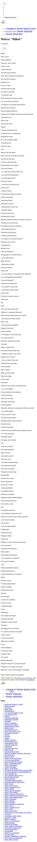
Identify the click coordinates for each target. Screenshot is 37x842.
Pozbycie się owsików (11, 824)
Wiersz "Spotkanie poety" (12, 807)
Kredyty (7, 735)
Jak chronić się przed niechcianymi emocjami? (18, 770)
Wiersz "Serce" (9, 806)
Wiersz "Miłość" (9, 789)
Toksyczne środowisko (11, 718)
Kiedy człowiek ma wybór (12, 731)
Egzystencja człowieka (11, 733)
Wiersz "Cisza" (9, 784)
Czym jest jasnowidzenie (12, 760)
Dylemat (7, 716)
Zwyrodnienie (9, 831)
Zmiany (7, 738)
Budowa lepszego (10, 779)
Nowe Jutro (8, 708)
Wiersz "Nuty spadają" (11, 792)
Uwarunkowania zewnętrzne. (13, 780)
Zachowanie (8, 746)
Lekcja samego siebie (11, 829)
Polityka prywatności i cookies (14, 704)
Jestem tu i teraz (9, 757)
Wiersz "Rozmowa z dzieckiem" (14, 804)
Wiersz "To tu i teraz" (11, 811)
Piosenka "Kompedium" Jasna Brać (15, 836)
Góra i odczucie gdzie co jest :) (14, 775)
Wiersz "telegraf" (10, 801)
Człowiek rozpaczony (11, 745)
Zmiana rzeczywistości (11, 724)
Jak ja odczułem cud (11, 773)
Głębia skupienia (10, 822)
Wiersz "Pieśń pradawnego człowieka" (16, 795)
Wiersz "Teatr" (9, 809)
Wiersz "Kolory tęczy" (11, 785)
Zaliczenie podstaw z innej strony (15, 782)
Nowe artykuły (24, 31)
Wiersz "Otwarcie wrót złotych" (14, 794)
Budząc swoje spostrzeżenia (13, 758)
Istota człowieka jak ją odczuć (13, 762)
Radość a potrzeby (10, 740)
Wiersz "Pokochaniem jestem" (14, 797)
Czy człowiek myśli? (11, 714)
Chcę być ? (8, 814)
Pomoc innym (9, 709)
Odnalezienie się (9, 711)
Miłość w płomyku (10, 819)
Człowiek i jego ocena (11, 748)
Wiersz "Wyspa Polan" (11, 768)
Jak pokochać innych (11, 729)
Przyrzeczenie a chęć (11, 741)
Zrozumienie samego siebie (13, 828)
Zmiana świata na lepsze (12, 726)
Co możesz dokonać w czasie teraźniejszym (18, 772)
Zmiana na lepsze (10, 706)
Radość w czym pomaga (12, 833)
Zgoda (12, 691)
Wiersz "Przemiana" (11, 767)
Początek (7, 736)
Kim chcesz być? (10, 755)
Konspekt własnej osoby (12, 751)
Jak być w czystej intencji (12, 821)
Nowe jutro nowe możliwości (13, 838)
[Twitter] (5, 4)
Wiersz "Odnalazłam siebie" (13, 763)
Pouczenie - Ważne (10, 817)
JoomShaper (31, 680)
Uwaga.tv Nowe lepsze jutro (21, 28)
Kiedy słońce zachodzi (11, 839)
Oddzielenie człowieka (11, 719)
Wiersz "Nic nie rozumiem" (13, 790)
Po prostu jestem (9, 834)
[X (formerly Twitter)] (5, 48)
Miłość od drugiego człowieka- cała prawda (18, 753)
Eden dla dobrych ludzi (11, 777)
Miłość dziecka (9, 728)
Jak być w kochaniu (11, 723)
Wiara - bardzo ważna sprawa (13, 826)
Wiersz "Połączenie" (11, 799)
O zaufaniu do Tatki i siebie (13, 816)
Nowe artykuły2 (14, 34)
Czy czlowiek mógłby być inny (14, 713)
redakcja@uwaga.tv (11, 17)
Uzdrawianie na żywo (11, 743)
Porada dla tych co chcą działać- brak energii (18, 812)
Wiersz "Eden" (9, 750)
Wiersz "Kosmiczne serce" (12, 787)
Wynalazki (8, 721)
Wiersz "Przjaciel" (10, 802)
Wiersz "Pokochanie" (11, 765)
